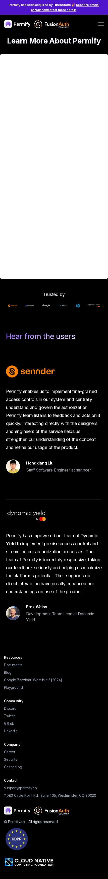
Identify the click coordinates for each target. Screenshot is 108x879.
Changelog (13, 767)
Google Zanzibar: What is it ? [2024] (33, 680)
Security (10, 759)
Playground (13, 687)
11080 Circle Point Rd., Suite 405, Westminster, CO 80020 (50, 795)
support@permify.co (20, 788)
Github (9, 723)
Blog (7, 672)
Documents (13, 665)
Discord (10, 708)
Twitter (9, 716)
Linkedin (11, 731)
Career (9, 752)
